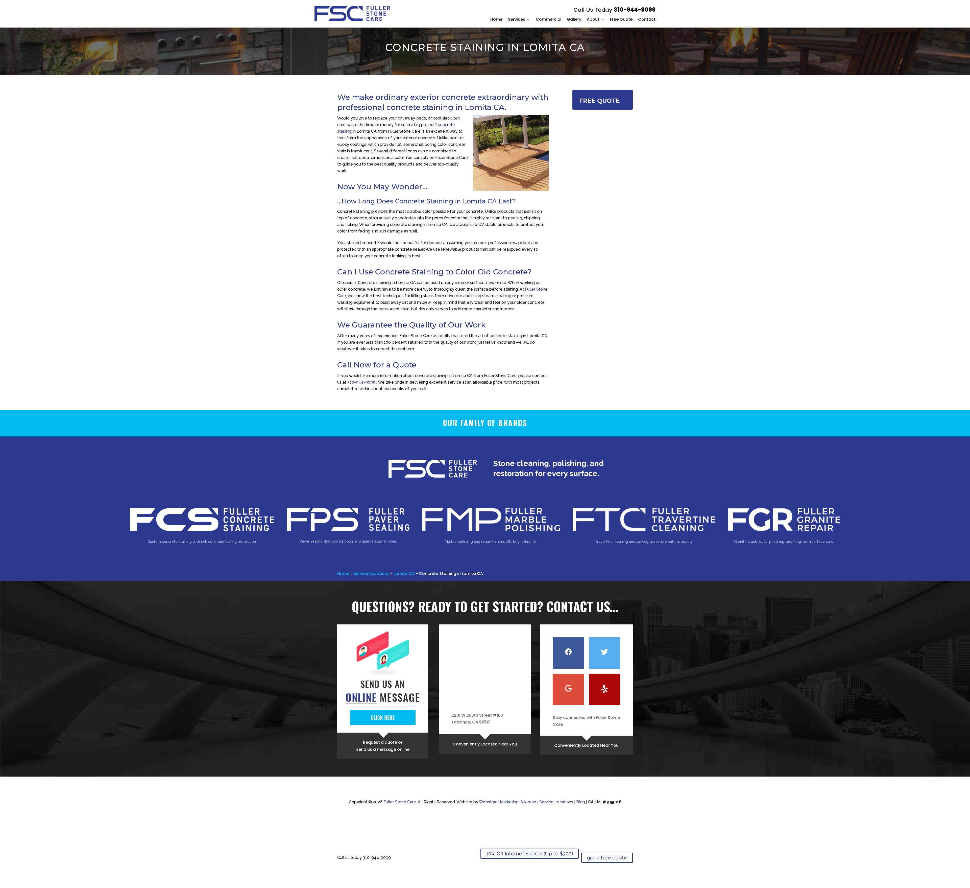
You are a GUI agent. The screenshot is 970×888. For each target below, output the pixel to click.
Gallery (574, 19)
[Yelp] (604, 689)
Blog (580, 802)
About (593, 19)
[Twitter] (604, 652)
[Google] (568, 689)
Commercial (548, 19)
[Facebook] (568, 652)
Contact (647, 19)
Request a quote (380, 742)
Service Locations (371, 573)
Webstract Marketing (499, 802)
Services (516, 19)
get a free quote (607, 858)
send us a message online (382, 749)
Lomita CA (404, 573)
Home (496, 19)
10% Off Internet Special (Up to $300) (529, 854)
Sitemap (528, 802)
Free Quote (621, 19)
